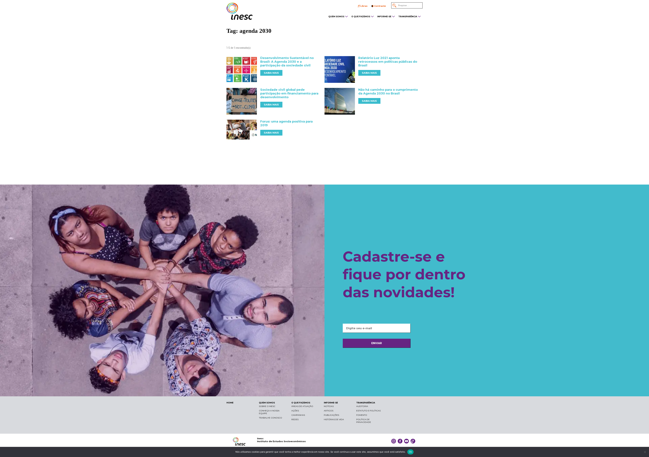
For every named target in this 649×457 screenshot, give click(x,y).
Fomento (361, 415)
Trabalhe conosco (270, 417)
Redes (294, 419)
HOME (229, 402)
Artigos (328, 410)
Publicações (331, 415)
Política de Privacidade (363, 420)
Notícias (329, 406)
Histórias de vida (334, 419)
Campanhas (298, 415)
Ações (295, 410)
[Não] (644, 452)
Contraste (380, 6)
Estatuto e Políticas (368, 410)
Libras (363, 6)
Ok (410, 451)
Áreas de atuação (302, 406)
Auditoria (362, 406)
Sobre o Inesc (267, 406)
